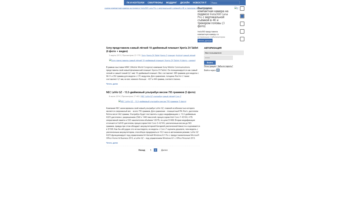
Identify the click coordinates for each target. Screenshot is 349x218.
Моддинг (171, 2)
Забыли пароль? (225, 66)
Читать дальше (233, 40)
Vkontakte (218, 70)
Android (179, 55)
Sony (144, 55)
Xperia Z (163, 55)
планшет (171, 55)
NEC (143, 96)
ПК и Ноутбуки (135, 2)
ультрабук (157, 96)
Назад (142, 150)
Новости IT (200, 2)
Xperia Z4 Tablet (153, 55)
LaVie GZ (149, 96)
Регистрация (210, 66)
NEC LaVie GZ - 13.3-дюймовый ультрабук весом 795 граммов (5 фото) (150, 92)
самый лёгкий (189, 55)
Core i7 (178, 96)
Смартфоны (155, 2)
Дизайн (185, 2)
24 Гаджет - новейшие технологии (113, 2)
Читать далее (112, 84)
